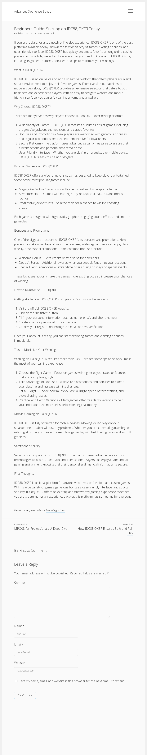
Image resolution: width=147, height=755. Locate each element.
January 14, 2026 (33, 33)
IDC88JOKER (84, 116)
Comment (20, 582)
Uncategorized (55, 510)
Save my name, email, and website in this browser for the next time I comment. (71, 681)
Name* (19, 626)
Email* (18, 644)
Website (19, 663)
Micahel (50, 33)
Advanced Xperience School (33, 11)
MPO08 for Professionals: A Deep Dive (40, 528)
